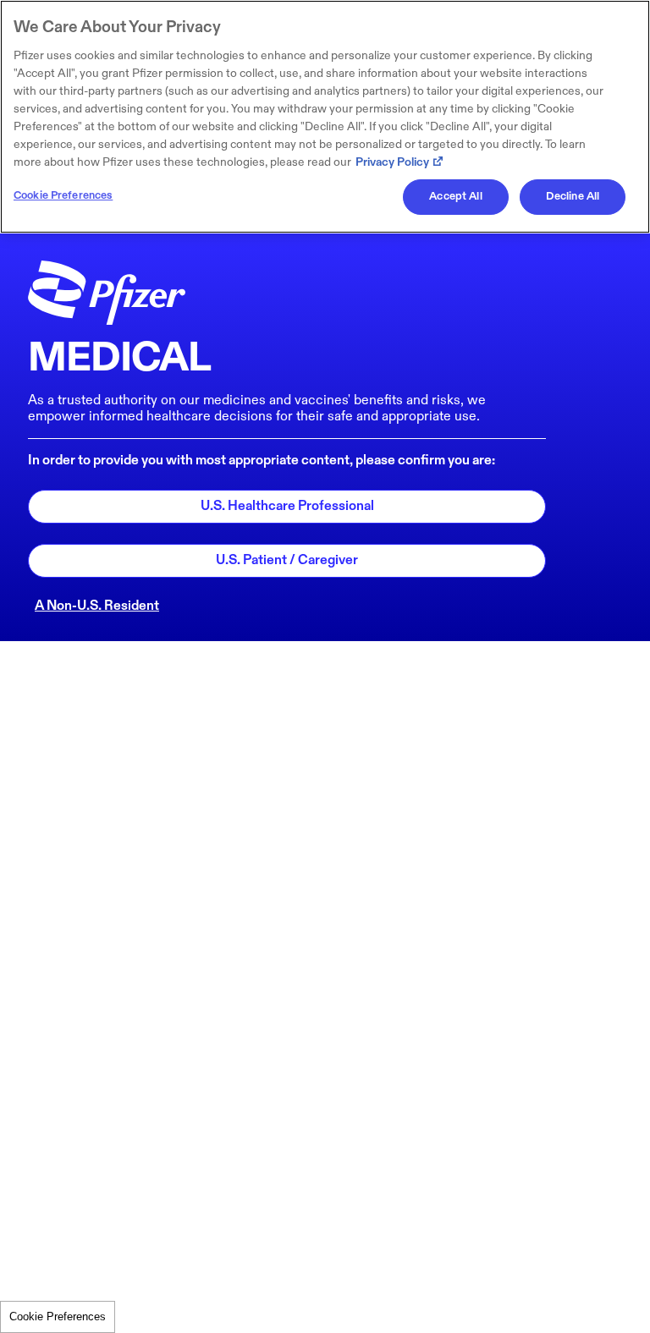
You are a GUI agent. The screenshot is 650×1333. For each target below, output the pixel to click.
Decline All (572, 196)
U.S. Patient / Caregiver (287, 560)
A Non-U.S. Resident (97, 606)
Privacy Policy (392, 162)
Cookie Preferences (57, 1316)
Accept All (455, 196)
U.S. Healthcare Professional (287, 506)
